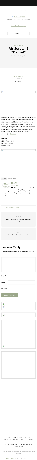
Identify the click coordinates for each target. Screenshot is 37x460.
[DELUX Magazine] (6, 185)
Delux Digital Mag (11, 444)
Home (9, 437)
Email (3, 282)
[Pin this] (22, 60)
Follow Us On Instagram (18, 26)
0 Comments (18, 79)
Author (4, 178)
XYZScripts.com (27, 458)
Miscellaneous (18, 45)
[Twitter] (33, 185)
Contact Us (19, 447)
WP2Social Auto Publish (11, 458)
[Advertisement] (17, 333)
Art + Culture (24, 442)
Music (23, 439)
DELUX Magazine (18, 76)
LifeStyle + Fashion (11, 439)
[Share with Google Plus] (19, 60)
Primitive (13, 134)
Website (4, 289)
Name (3, 276)
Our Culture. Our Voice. (22, 437)
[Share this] (15, 60)
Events (30, 439)
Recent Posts (12, 178)
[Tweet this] (17, 60)
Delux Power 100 (27, 444)
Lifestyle (12, 442)
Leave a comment (8, 207)
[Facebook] (31, 185)
